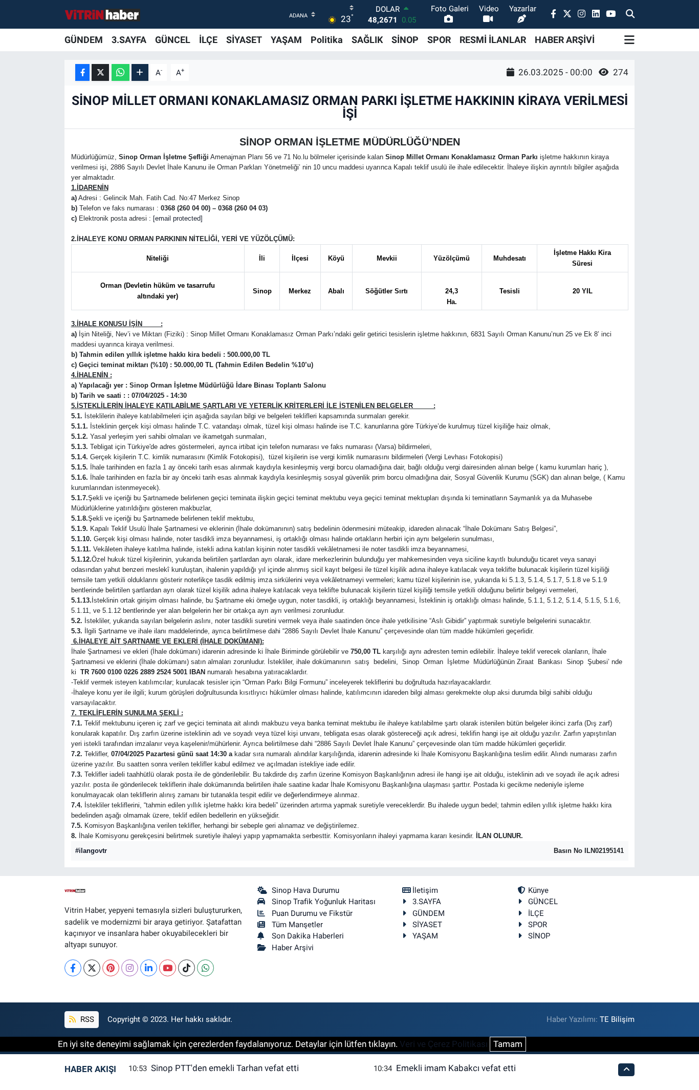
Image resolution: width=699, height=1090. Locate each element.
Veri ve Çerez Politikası (444, 1044)
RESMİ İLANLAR (493, 39)
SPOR (439, 39)
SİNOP (405, 39)
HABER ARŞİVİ (565, 39)
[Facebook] (72, 967)
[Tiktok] (186, 967)
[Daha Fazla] (140, 72)
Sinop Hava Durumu (305, 890)
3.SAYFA (129, 39)
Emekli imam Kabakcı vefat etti (456, 1068)
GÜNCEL (172, 39)
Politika (327, 39)
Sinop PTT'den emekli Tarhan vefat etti (225, 1068)
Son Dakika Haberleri (308, 936)
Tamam (507, 1044)
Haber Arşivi (293, 947)
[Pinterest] (110, 967)
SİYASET (244, 39)
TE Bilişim (617, 1019)
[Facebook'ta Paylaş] (82, 72)
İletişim (425, 890)
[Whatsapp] (205, 967)
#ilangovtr (91, 850)
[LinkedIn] (148, 967)
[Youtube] (167, 967)
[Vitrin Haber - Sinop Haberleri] (102, 15)
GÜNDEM (83, 39)
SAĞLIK (367, 39)
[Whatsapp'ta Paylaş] (120, 72)
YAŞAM (286, 39)
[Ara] (630, 14)
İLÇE (208, 39)
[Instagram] (129, 967)
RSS (86, 1019)
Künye (538, 890)
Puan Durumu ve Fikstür (312, 913)
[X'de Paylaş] (100, 72)
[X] (91, 967)
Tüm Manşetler (297, 924)
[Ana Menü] (629, 40)
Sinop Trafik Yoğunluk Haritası (324, 901)
